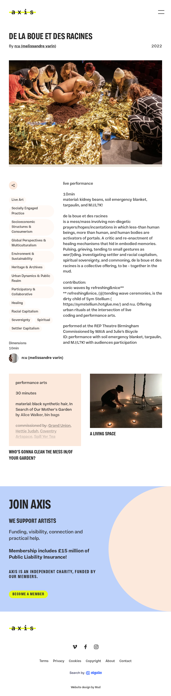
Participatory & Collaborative (23, 292)
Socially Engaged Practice (25, 211)
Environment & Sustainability (23, 256)
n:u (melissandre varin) (35, 46)
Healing (17, 303)
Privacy (58, 661)
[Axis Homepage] (22, 11)
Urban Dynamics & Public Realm (31, 279)
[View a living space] (126, 406)
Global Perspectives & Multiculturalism (29, 243)
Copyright (93, 661)
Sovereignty (21, 320)
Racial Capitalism (25, 311)
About (110, 661)
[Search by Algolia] (86, 673)
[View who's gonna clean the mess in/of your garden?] (45, 418)
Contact (125, 661)
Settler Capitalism (25, 328)
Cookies (75, 661)
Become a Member (28, 594)
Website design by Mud (85, 687)
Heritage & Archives (27, 267)
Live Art (18, 200)
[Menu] (161, 12)
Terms (44, 661)
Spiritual (43, 320)
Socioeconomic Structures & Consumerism (23, 227)
